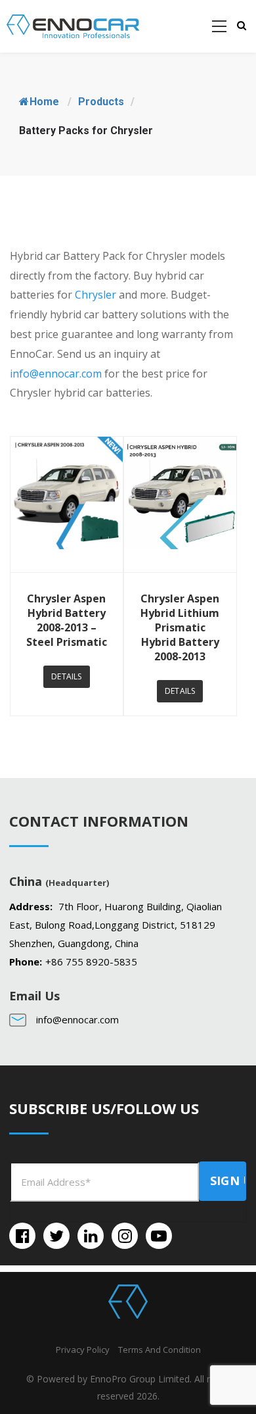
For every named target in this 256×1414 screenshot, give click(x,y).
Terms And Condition (159, 1349)
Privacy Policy (83, 1349)
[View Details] (67, 504)
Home (44, 101)
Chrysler (95, 294)
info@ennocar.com (56, 373)
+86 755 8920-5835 (91, 961)
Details (66, 676)
